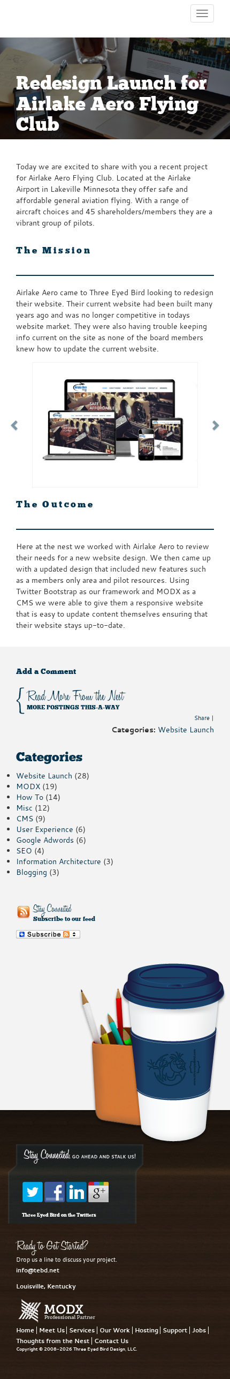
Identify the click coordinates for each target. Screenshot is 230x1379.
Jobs (199, 1330)
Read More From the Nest (75, 700)
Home (25, 1330)
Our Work (114, 1330)
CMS (24, 818)
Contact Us (111, 1341)
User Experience (44, 829)
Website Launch (186, 729)
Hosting (146, 1330)
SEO (24, 850)
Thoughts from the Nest (52, 1341)
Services (82, 1330)
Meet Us (52, 1330)
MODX (28, 786)
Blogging (31, 872)
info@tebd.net (37, 1270)
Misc (24, 808)
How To (29, 797)
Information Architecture (58, 861)
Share (202, 718)
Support (175, 1330)
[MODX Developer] (57, 1311)
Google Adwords (45, 840)
